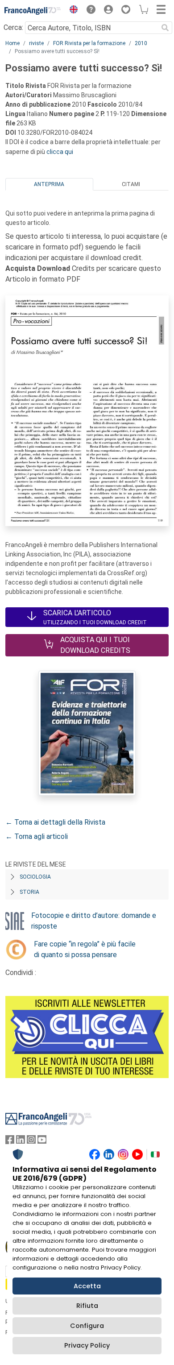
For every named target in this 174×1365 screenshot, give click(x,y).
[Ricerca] (165, 27)
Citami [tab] (131, 184)
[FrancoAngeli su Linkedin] (20, 1141)
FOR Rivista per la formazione (89, 43)
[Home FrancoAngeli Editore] (32, 10)
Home (12, 43)
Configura (87, 1325)
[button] (71, 11)
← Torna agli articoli (36, 836)
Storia (29, 892)
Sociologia (35, 877)
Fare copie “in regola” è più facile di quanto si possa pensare (85, 949)
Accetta (87, 1286)
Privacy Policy (87, 1345)
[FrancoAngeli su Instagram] (31, 1141)
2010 (141, 43)
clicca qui (59, 151)
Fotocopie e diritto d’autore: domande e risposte (93, 920)
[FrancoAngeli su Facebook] (9, 1141)
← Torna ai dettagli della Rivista (55, 822)
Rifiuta (87, 1305)
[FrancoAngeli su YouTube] (41, 1141)
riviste (36, 43)
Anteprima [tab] (49, 184)
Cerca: (13, 27)
